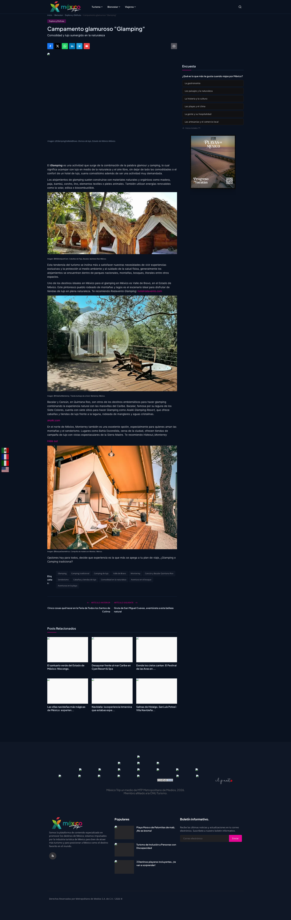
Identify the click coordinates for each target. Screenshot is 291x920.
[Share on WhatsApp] (65, 46)
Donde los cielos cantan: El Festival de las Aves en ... (156, 667)
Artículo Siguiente (124, 602)
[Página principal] (65, 7)
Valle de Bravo (119, 573)
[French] (5, 457)
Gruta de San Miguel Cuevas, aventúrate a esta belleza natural (144, 609)
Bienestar (112, 6)
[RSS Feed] (52, 856)
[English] (5, 469)
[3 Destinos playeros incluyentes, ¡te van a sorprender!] (124, 867)
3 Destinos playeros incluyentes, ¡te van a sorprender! (156, 863)
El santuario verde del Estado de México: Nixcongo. (65, 667)
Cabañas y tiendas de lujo (84, 579)
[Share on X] (58, 46)
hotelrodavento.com (150, 291)
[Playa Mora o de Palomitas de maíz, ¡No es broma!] (124, 832)
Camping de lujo (101, 573)
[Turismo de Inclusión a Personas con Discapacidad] (124, 850)
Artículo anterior (100, 602)
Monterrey (135, 573)
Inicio (49, 15)
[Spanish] (5, 450)
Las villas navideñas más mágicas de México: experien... (66, 708)
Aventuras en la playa (67, 585)
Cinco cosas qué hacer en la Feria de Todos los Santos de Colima (78, 609)
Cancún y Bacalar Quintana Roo (159, 573)
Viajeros (129, 6)
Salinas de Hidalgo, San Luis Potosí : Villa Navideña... (156, 708)
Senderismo (63, 579)
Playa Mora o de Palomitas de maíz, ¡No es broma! (155, 829)
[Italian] (5, 463)
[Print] (174, 46)
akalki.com (53, 420)
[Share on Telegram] (79, 46)
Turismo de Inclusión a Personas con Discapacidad (156, 846)
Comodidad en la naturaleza (113, 579)
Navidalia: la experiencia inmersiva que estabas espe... (112, 708)
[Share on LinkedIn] (72, 46)
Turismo (96, 6)
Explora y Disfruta (73, 15)
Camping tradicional (80, 573)
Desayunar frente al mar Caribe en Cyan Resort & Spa (111, 667)
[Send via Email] (87, 46)
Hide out (52, 441)
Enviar (235, 838)
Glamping (62, 573)
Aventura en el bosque (141, 579)
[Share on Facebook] (50, 46)
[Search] (240, 7)
